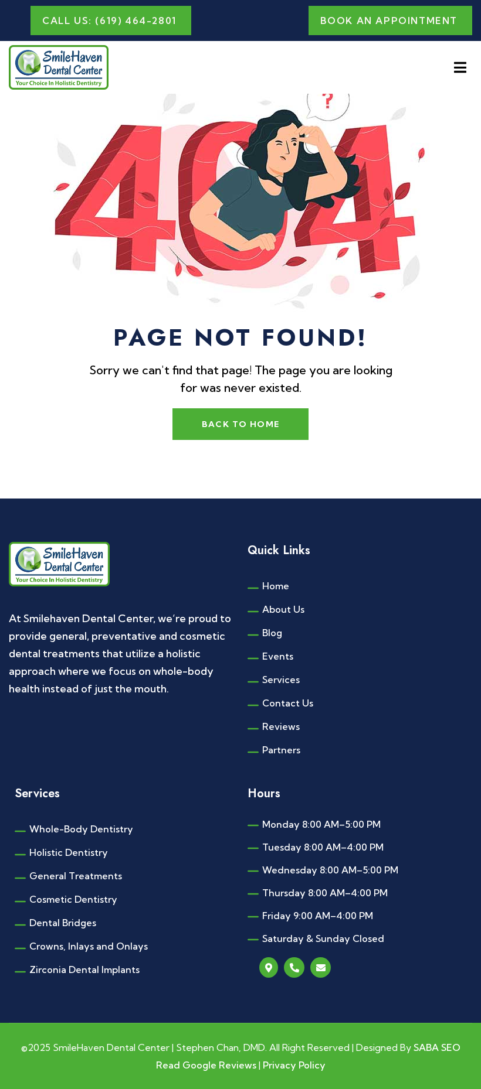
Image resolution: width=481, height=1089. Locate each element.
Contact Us (287, 703)
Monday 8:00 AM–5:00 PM (321, 824)
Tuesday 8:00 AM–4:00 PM (323, 847)
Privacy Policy (294, 1065)
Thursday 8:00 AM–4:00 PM (325, 893)
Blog (272, 633)
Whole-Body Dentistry (81, 829)
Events (277, 656)
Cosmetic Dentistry (73, 899)
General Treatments (75, 876)
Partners (281, 750)
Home (275, 586)
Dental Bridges (62, 922)
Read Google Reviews (207, 1065)
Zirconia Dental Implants (84, 969)
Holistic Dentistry (68, 852)
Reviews (281, 726)
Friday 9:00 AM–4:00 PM (317, 915)
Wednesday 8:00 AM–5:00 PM (330, 870)
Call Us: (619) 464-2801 (109, 20)
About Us (283, 609)
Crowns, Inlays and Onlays (88, 946)
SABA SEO (437, 1047)
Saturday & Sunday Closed (323, 938)
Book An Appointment (389, 20)
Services (281, 679)
